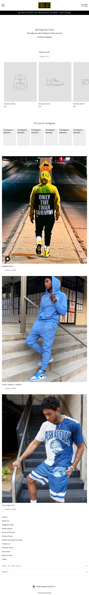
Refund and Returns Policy (12, 540)
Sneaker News (7, 548)
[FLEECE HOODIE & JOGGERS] (44, 329)
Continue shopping (44, 37)
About (5, 571)
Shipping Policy (8, 525)
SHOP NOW (10, 270)
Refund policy (7, 528)
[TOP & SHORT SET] (44, 448)
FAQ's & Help (7, 555)
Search (4, 517)
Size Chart (6, 551)
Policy (4, 559)
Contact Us (6, 544)
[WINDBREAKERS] (44, 210)
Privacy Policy (7, 536)
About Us (5, 521)
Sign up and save (11, 566)
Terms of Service (8, 532)
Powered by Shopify (44, 593)
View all (44, 56)
